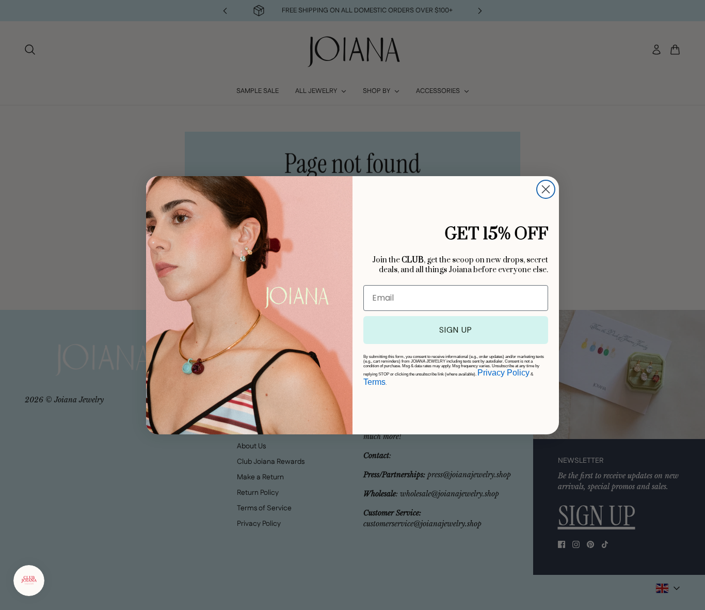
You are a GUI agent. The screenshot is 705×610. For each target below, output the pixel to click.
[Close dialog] (546, 189)
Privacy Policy (503, 372)
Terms (374, 382)
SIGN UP (455, 329)
